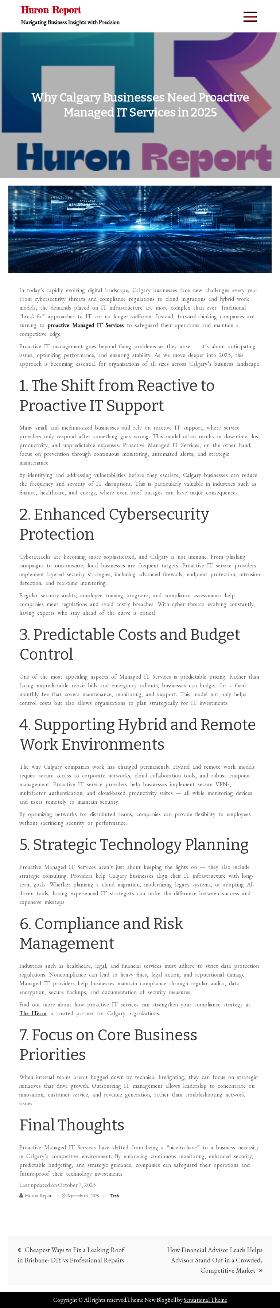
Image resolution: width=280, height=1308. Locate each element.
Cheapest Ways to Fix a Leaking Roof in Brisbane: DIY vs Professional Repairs (71, 1255)
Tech (114, 1195)
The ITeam (32, 1013)
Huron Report (51, 9)
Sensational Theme (205, 1300)
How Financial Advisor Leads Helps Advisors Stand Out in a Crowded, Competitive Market (214, 1260)
